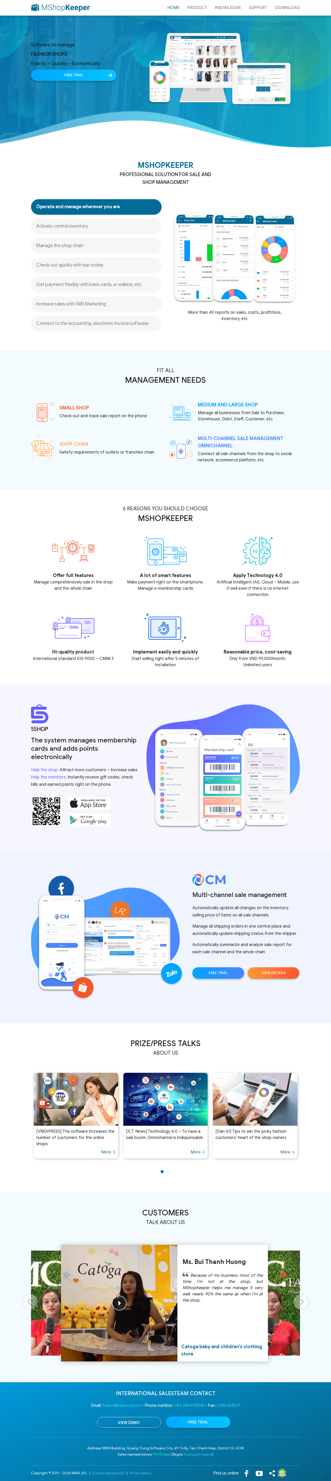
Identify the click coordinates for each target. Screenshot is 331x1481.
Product (197, 7)
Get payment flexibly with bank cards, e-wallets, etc (88, 284)
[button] (162, 1171)
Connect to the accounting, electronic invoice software (92, 323)
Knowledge (228, 7)
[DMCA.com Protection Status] (282, 1473)
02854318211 (228, 1405)
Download (287, 7)
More (106, 1152)
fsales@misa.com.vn (122, 1405)
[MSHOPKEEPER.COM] (60, 8)
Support (258, 7)
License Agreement (108, 1473)
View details (273, 973)
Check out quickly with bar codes (69, 265)
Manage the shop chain (60, 245)
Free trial (73, 75)
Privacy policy (141, 1473)
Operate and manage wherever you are (78, 207)
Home (173, 7)
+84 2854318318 (189, 1405)
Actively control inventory (62, 226)
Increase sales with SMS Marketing (71, 304)
